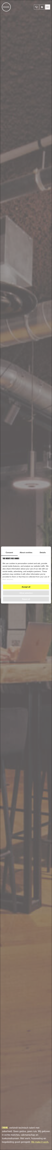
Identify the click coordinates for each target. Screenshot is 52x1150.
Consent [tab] (9, 552)
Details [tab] (43, 552)
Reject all (26, 599)
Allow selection (26, 593)
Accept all (26, 587)
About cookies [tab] (26, 552)
